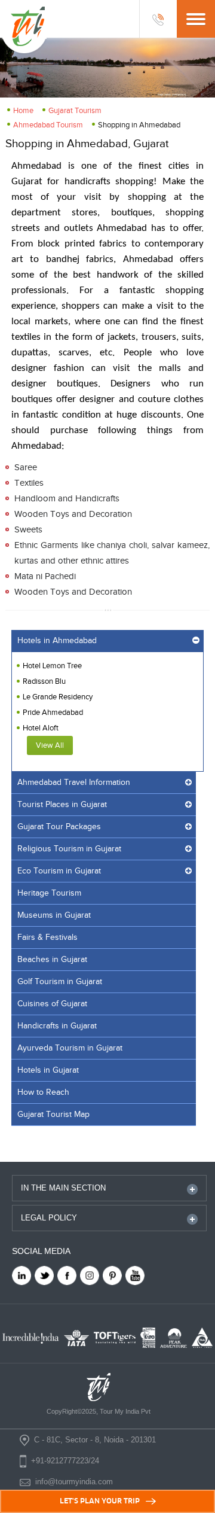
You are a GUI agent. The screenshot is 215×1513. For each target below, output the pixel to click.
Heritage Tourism (49, 893)
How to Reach (43, 1092)
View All (50, 745)
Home (23, 110)
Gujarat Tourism (75, 110)
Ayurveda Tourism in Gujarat (69, 1048)
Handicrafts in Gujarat (57, 1026)
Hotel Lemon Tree (52, 666)
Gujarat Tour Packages (59, 827)
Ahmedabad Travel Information (73, 782)
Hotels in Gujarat (48, 1070)
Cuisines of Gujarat (52, 1004)
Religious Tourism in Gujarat (69, 849)
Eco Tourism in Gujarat (59, 871)
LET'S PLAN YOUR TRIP (100, 1501)
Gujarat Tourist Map (53, 1114)
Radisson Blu (44, 681)
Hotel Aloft (41, 728)
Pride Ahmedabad (53, 712)
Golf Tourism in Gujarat (59, 982)
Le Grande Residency (58, 697)
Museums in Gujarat (54, 915)
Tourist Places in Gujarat (62, 804)
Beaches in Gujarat (52, 959)
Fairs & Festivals (47, 937)
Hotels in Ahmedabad (57, 641)
